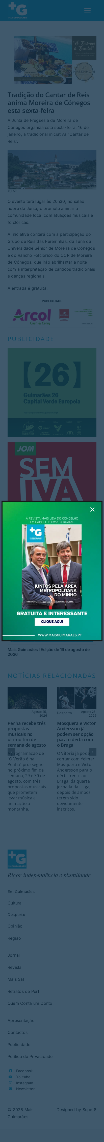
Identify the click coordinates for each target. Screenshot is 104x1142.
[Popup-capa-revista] (52, 503)
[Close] (92, 509)
